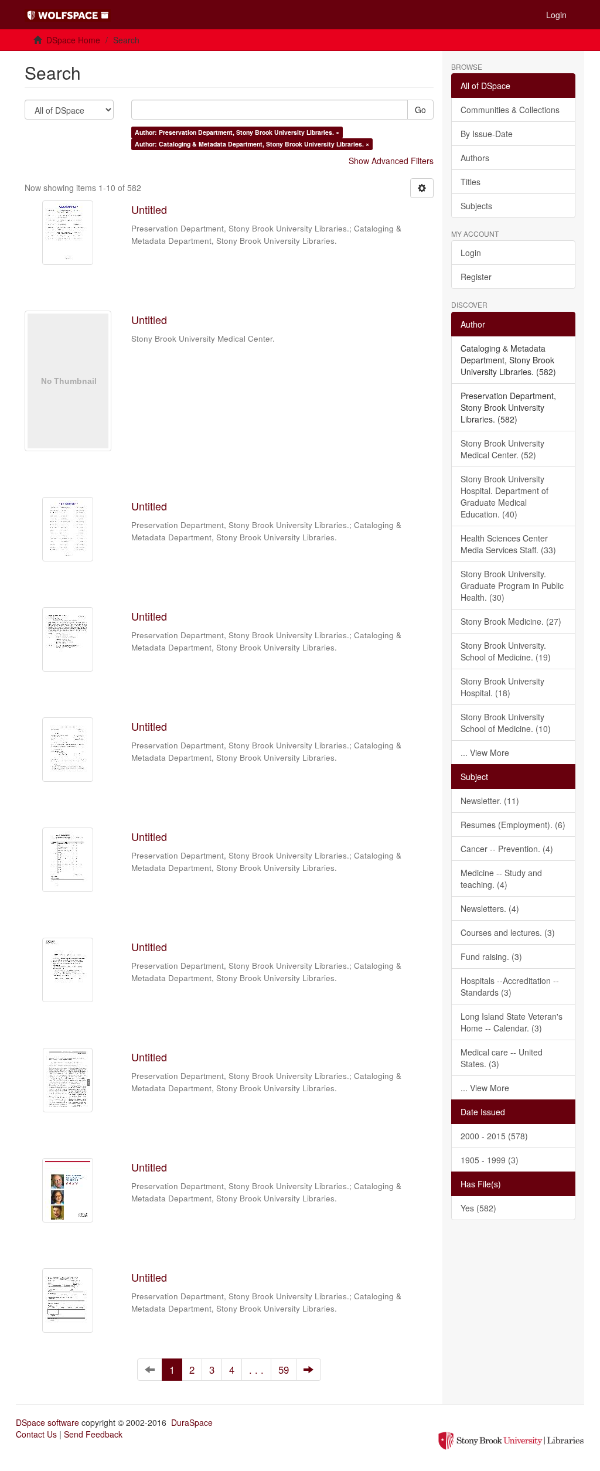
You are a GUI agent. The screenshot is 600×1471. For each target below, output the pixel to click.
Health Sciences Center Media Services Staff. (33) (508, 544)
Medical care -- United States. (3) (502, 1058)
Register (476, 276)
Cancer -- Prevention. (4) (507, 848)
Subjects (476, 206)
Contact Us (36, 1434)
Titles (470, 182)
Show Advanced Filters (391, 160)
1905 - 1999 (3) (490, 1160)
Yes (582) (478, 1208)
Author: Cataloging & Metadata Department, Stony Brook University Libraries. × (252, 143)
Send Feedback (93, 1434)
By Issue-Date (487, 133)
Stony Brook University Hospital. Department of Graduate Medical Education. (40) (504, 496)
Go (420, 109)
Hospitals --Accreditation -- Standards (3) (510, 986)
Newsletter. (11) (490, 800)
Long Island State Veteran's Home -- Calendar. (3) (511, 1022)
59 (283, 1370)
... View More (485, 752)
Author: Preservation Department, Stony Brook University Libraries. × (237, 132)
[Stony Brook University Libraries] (511, 1439)
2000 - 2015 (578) (494, 1136)
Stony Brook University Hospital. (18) (502, 687)
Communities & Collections (510, 109)
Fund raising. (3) (491, 956)
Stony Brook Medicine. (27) (511, 621)
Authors (475, 158)
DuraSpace (192, 1422)
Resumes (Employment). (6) (513, 824)
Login (471, 252)
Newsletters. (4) (490, 908)
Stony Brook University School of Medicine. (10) (506, 722)
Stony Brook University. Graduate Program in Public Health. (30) (512, 585)
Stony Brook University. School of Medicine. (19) (506, 651)
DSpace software (47, 1422)
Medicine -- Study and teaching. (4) (501, 878)
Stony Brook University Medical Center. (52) (502, 449)
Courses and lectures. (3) (508, 932)
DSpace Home (73, 40)
